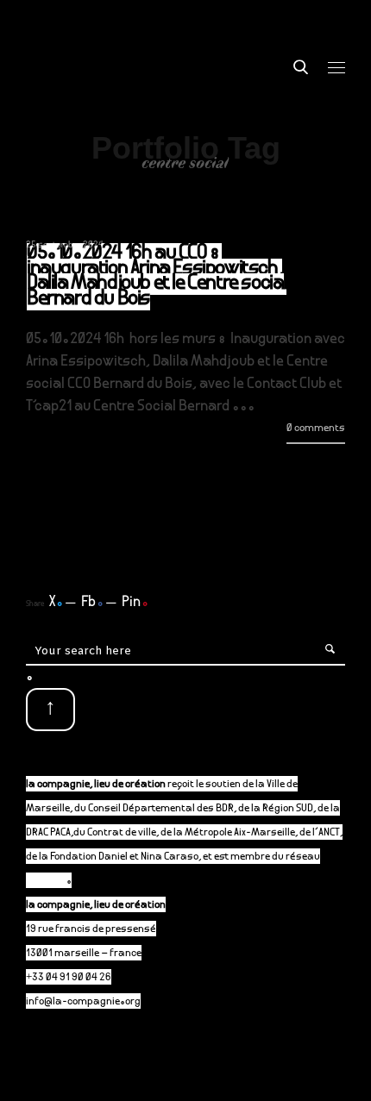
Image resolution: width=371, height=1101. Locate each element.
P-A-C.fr (46, 881)
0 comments (315, 429)
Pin (135, 602)
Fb (92, 602)
